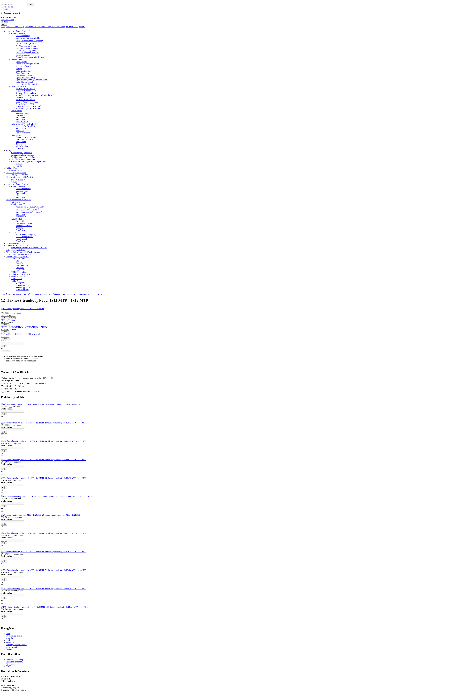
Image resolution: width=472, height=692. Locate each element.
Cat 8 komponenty (23, 36)
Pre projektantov (72, 27)
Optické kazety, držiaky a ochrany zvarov (32, 80)
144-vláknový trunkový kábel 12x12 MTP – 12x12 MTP (70, 496)
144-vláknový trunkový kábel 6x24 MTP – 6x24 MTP (67, 607)
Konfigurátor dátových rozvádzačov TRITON (29, 248)
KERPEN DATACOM (15, 243)
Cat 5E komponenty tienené (26, 50)
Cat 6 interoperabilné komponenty (29, 41)
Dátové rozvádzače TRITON (17, 245)
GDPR (8, 666)
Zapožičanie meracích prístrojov (23, 159)
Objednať (5, 351)
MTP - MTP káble (8, 318)
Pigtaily (19, 69)
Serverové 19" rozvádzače (26, 93)
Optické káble (21, 62)
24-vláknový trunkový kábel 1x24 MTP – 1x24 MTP (65, 533)
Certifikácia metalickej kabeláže (23, 157)
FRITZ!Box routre (18, 259)
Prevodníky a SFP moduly (16, 173)
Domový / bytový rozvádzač (27, 102)
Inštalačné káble (22, 113)
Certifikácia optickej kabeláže (22, 155)
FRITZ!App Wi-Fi (23, 287)
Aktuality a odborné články (54, 27)
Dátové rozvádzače (18, 86)
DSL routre (20, 261)
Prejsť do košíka (7, 20)
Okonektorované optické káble (28, 64)
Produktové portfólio (14, 27)
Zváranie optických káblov (21, 153)
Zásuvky (19, 144)
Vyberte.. (5, 325)
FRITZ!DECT (16, 279)
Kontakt (82, 27)
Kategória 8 (15, 202)
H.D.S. (13, 232)
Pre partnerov (8, 7)
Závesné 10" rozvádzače (25, 100)
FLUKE (19, 166)
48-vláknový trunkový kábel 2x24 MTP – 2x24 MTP (65, 552)
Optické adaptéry (22, 73)
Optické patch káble (23, 71)
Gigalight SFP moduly (19, 175)
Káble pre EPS (21, 128)
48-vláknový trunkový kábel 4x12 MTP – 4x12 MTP (65, 441)
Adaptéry (19, 228)
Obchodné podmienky (14, 659)
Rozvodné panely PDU (25, 104)
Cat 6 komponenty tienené (26, 46)
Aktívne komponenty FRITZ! (17, 257)
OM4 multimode (21, 334)
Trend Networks (18, 180)
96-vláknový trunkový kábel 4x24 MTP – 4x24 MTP (65, 589)
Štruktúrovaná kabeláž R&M (17, 184)
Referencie (39, 27)
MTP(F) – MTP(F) (8, 327)
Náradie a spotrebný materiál (27, 84)
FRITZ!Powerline (18, 276)
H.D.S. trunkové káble (24, 237)
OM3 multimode (7, 334)
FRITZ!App (15, 281)
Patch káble (20, 119)
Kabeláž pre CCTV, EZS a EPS (23, 124)
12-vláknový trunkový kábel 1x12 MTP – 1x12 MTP (81, 294)
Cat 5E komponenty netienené (27, 53)
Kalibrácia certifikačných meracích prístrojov (28, 161)
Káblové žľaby (12, 168)
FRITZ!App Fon (22, 285)
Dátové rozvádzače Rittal (15, 250)
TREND (19, 164)
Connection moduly (23, 189)
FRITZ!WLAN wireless (20, 274)
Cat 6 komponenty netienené (27, 48)
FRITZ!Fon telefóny (19, 272)
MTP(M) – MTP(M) (40, 327)
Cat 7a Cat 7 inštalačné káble (28, 38)
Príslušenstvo (21, 148)
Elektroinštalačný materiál (21, 254)
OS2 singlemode (34, 334)
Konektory (20, 131)
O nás (32, 27)
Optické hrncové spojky (25, 82)
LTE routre (20, 268)
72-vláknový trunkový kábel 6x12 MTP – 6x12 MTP (65, 460)
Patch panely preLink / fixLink (29, 212)
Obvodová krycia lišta (24, 139)
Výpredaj (26, 27)
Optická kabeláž (17, 59)
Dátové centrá (16, 111)
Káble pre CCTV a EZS (25, 126)
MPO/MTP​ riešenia (24, 66)
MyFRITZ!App (22, 283)
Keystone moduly (23, 115)
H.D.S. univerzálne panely (26, 234)
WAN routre (20, 270)
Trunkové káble (22, 122)
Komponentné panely (24, 226)
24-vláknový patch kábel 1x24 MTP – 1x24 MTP (61, 515)
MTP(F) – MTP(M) (24, 327)
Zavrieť (30, 4)
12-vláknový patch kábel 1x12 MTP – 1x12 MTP (61, 404)
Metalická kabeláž (18, 33)
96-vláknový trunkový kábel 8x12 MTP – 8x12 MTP (65, 478)
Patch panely (21, 117)
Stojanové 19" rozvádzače (26, 91)
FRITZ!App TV (22, 290)
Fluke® (14, 182)
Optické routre (21, 263)
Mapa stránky (11, 664)
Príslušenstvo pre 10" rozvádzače (28, 108)
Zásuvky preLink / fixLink (27, 209)
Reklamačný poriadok (14, 662)
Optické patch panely (24, 75)
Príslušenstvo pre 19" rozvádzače (28, 106)
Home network (16, 135)
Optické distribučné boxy (25, 77)
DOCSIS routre (22, 265)
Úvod (3, 27)
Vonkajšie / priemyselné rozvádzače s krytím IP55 (35, 95)
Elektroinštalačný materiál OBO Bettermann (23, 252)
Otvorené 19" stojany (24, 97)
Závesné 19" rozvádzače (25, 89)
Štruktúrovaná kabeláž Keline (18, 31)
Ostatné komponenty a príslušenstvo (30, 57)
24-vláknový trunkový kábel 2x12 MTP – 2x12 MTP (65, 423)
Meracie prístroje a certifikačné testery (20, 177)
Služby (8, 150)
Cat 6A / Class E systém (26, 43)
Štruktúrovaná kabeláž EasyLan (18, 200)
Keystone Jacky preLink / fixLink (30, 207)
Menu (4, 24)
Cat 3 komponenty (23, 55)
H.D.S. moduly (22, 239)
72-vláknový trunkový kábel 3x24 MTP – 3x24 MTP (65, 570)
